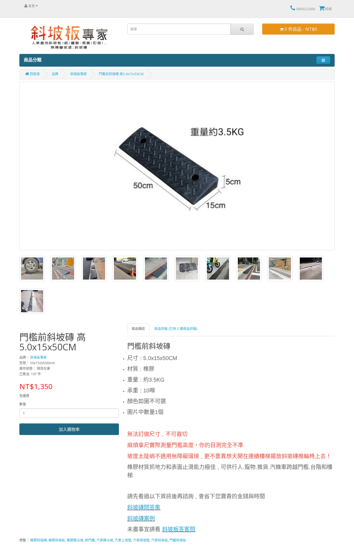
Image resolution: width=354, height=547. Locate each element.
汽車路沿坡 (105, 540)
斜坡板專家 (78, 74)
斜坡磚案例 (141, 518)
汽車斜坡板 (159, 540)
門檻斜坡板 (178, 540)
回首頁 (34, 74)
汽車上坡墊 (123, 540)
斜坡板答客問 (178, 529)
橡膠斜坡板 (56, 540)
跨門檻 (90, 540)
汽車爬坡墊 (141, 540)
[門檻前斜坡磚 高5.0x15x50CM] (177, 166)
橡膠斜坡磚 (38, 540)
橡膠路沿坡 (75, 540)
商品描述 (138, 328)
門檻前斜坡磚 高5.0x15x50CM (121, 74)
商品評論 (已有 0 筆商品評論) (175, 328)
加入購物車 (69, 429)
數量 (22, 404)
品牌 (55, 74)
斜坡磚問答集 (143, 507)
